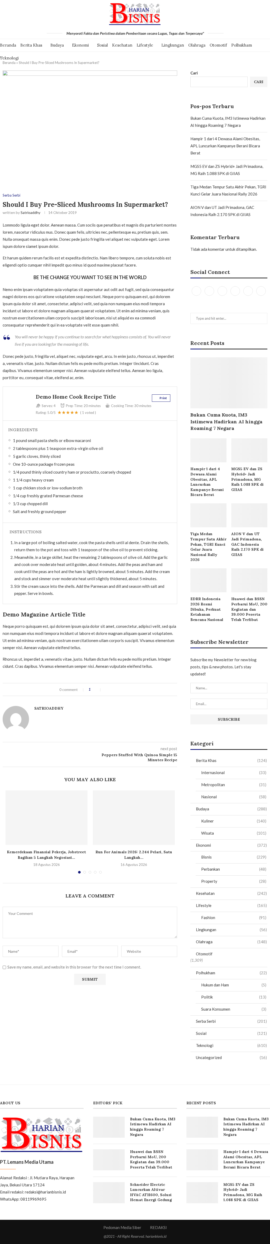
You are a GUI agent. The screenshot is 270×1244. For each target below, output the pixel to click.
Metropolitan (233, 784)
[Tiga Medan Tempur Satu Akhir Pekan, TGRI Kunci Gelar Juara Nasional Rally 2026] (208, 515)
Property (233, 881)
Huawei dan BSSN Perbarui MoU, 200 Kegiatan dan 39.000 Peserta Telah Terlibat (249, 609)
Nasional (233, 796)
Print (163, 398)
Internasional (233, 772)
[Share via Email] (123, 689)
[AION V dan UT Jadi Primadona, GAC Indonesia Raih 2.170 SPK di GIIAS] (249, 515)
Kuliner (233, 821)
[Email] (261, 290)
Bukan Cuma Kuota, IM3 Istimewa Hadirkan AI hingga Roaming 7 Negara (226, 421)
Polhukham (241, 45)
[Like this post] (97, 689)
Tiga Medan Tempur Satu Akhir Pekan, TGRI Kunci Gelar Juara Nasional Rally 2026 (208, 546)
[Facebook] (196, 290)
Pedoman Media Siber (122, 1227)
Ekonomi (80, 45)
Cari (194, 73)
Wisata (233, 833)
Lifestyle (145, 45)
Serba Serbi (11, 195)
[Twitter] (209, 290)
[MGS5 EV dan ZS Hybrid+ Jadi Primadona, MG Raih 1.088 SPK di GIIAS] (249, 450)
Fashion (233, 917)
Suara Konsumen (233, 1009)
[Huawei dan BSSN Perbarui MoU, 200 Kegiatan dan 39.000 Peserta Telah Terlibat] (249, 580)
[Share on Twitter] (112, 689)
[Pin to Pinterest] (118, 689)
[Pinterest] (235, 290)
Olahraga (196, 45)
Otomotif (218, 45)
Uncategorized (231, 1057)
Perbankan (233, 869)
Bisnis (233, 857)
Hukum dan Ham (233, 984)
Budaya (57, 45)
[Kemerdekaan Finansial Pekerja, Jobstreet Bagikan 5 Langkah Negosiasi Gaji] (47, 817)
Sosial (102, 45)
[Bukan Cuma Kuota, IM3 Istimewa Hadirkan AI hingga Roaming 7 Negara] (228, 383)
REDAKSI (158, 1227)
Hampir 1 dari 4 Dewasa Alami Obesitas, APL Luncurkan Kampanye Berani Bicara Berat (225, 145)
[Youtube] (248, 290)
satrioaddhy (30, 212)
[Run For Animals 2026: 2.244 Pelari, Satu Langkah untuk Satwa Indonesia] (134, 817)
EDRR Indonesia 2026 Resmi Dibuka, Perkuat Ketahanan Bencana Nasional (206, 609)
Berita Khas (31, 45)
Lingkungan (172, 45)
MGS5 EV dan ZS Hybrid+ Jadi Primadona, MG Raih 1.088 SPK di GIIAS (247, 479)
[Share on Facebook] (106, 689)
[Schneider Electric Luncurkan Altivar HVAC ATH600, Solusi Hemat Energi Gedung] (109, 1192)
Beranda (8, 45)
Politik (233, 997)
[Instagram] (222, 290)
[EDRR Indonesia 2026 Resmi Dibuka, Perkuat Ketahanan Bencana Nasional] (208, 580)
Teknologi (9, 58)
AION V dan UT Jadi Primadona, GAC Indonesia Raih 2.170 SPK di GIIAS (247, 544)
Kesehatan (122, 45)
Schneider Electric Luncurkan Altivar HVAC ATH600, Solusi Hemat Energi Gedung (151, 1192)
